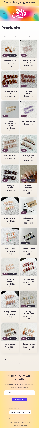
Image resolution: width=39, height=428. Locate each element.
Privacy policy (32, 419)
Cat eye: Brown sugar (10, 92)
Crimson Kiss (29, 279)
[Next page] (19, 364)
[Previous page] (5, 359)
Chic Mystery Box (29, 219)
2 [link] (16, 359)
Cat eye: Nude (10, 156)
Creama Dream (10, 280)
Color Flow (10, 249)
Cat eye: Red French (28, 157)
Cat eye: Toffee (10, 187)
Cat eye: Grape (29, 121)
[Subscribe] (33, 392)
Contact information (20, 425)
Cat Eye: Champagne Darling (10, 123)
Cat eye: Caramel (29, 92)
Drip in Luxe (10, 344)
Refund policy (14, 422)
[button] (4, 13)
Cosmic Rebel (29, 249)
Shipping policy (25, 422)
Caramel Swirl (10, 61)
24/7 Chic (11, 419)
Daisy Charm (10, 312)
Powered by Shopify (20, 419)
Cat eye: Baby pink (29, 62)
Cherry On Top (10, 218)
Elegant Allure (28, 344)
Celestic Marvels (28, 187)
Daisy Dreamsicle (29, 313)
